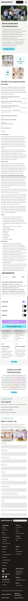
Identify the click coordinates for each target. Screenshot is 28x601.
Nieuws (18, 546)
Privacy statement (6, 594)
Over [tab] (23, 276)
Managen (18, 536)
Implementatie (19, 538)
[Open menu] (26, 2)
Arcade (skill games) (6, 543)
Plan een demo (20, 2)
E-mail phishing (19, 527)
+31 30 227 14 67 (19, 585)
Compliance (5, 562)
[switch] (24, 306)
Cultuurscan (4, 534)
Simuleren (18, 525)
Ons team (4, 549)
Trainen (4, 527)
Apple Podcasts (6, 576)
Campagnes (4, 539)
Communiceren (5, 537)
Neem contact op (19, 597)
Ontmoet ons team (9, 49)
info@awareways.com (21, 579)
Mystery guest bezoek (20, 533)
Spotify (3, 576)
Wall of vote (4, 541)
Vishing (17, 529)
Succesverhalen (19, 551)
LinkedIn (3, 571)
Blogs (17, 549)
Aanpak (4, 551)
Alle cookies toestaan (14, 321)
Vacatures (4, 557)
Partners (4, 565)
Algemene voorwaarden (18, 594)
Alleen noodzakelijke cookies (14, 326)
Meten (3, 532)
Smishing (17, 531)
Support (17, 540)
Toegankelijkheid (6, 560)
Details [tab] (14, 276)
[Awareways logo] (6, 2)
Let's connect (14, 392)
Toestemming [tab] (5, 276)
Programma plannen (6, 554)
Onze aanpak (14, 361)
